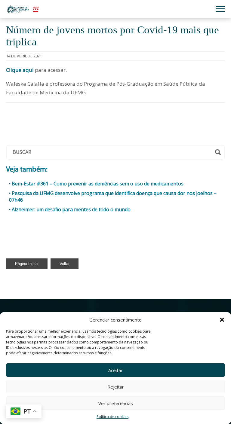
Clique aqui (20, 69)
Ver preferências (115, 403)
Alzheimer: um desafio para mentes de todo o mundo (71, 209)
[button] (222, 320)
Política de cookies (112, 416)
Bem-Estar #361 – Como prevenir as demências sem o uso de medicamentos (97, 183)
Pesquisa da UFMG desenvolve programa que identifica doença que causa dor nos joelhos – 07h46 (113, 196)
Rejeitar (115, 387)
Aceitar (115, 370)
